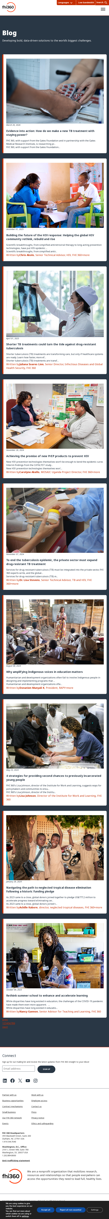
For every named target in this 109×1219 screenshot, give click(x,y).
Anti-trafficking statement (16, 1160)
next (5, 1027)
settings (25, 1216)
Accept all (45, 1209)
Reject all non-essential (70, 1209)
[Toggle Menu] (103, 9)
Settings (94, 1209)
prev (5, 1019)
